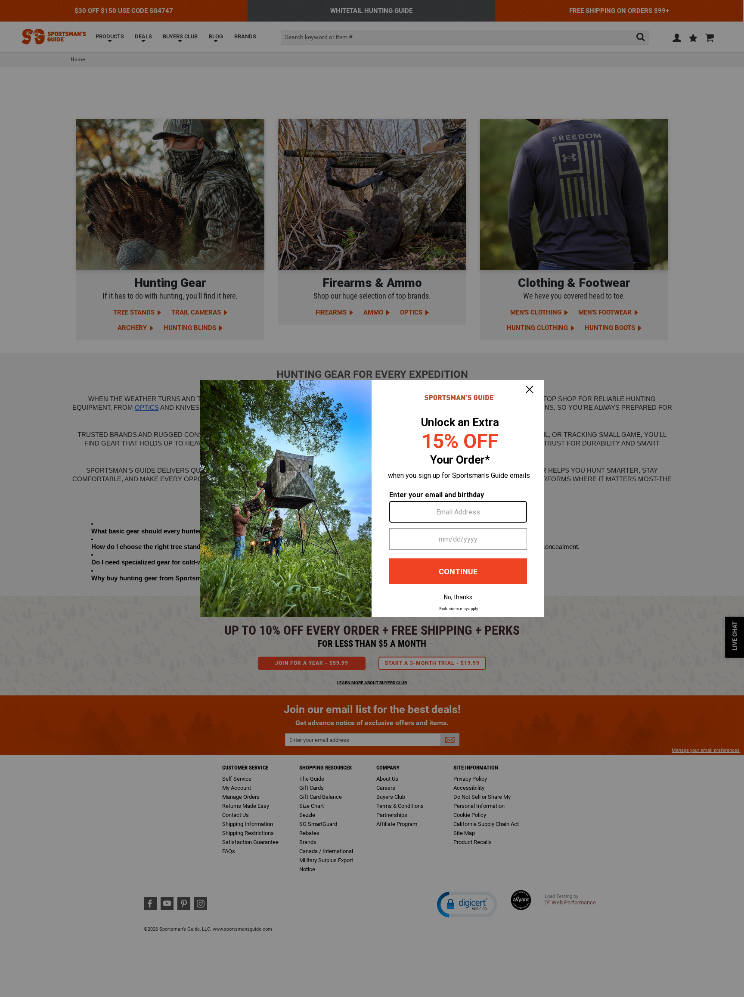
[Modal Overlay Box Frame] (372, 498)
